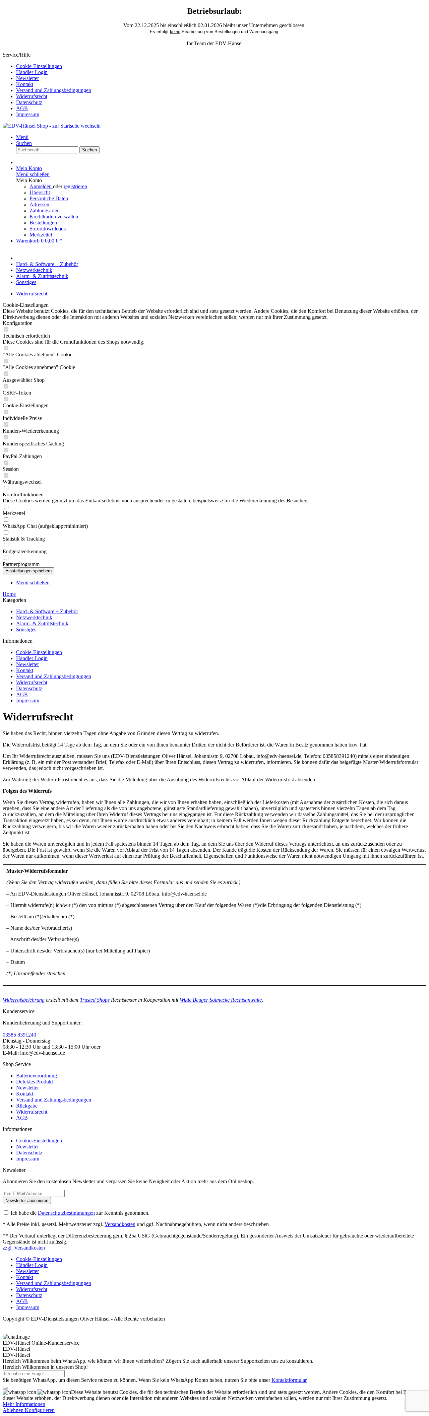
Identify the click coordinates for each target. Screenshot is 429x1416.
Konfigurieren (40, 1410)
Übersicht (39, 192)
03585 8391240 (19, 1035)
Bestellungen (43, 222)
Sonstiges (26, 629)
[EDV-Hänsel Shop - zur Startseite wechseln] (52, 126)
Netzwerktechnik (34, 617)
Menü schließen (33, 174)
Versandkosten (120, 1224)
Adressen (39, 204)
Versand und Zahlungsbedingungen (53, 90)
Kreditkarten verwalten (53, 216)
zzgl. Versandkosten (24, 1248)
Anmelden (41, 186)
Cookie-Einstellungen (39, 66)
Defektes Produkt (34, 1081)
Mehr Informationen (24, 1404)
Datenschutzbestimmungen (66, 1213)
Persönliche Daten (48, 198)
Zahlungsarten (44, 210)
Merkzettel (40, 234)
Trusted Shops (95, 1000)
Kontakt (24, 84)
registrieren (75, 186)
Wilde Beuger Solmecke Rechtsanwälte (221, 1000)
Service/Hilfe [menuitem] (47, 84)
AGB (22, 108)
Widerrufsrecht (31, 96)
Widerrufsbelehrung (24, 1000)
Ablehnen (14, 1410)
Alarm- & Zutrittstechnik (42, 623)
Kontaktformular (289, 1380)
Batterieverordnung (36, 1075)
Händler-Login (32, 72)
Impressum (27, 114)
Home (9, 594)
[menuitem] (221, 66)
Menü (22, 137)
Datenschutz (29, 102)
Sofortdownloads (47, 228)
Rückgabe (27, 1106)
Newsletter (27, 78)
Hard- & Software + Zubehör (47, 611)
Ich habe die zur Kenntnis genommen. (80, 1213)
